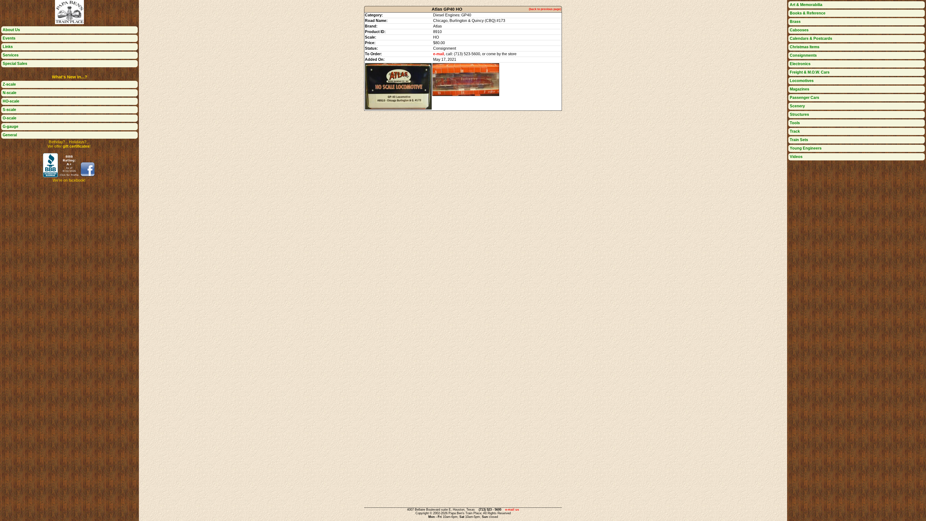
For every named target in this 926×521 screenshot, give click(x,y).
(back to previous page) (545, 9)
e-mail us (512, 509)
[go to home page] (69, 23)
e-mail (438, 54)
